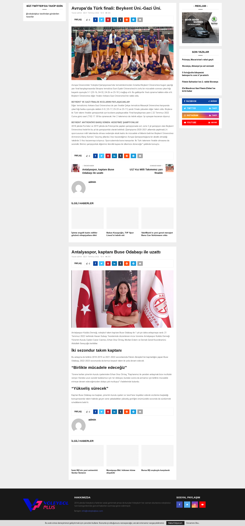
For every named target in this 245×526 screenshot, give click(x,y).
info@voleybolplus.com (92, 511)
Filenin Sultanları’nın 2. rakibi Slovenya (200, 82)
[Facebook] (179, 504)
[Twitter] (187, 504)
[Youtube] (202, 504)
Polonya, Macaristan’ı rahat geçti (197, 59)
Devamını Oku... (193, 523)
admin (79, 13)
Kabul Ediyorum (175, 523)
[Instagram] (195, 504)
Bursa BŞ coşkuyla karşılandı (155, 470)
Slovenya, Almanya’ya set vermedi (198, 66)
